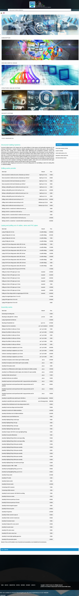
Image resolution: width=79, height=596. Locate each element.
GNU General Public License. (65, 586)
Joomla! (42, 586)
